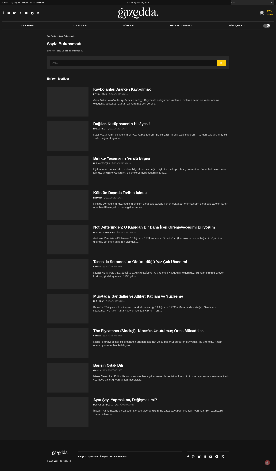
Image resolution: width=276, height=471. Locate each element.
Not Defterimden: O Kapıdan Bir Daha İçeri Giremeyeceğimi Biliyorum (154, 227)
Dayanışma (15, 2)
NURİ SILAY (98, 301)
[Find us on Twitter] (38, 13)
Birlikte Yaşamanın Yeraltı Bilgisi (121, 158)
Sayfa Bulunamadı (66, 36)
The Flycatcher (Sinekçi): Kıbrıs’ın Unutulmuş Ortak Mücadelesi (148, 331)
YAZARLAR (77, 25)
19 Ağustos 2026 (116, 301)
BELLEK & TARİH (180, 25)
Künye (5, 2)
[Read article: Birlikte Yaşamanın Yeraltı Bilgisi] (67, 171)
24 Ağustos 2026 (119, 94)
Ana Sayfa (51, 36)
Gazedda (97, 267)
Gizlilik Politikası (37, 2)
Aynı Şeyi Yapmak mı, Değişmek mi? (125, 400)
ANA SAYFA (27, 25)
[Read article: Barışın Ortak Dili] (67, 378)
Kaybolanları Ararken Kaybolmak (122, 89)
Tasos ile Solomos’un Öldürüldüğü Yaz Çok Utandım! (140, 262)
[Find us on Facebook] (3, 13)
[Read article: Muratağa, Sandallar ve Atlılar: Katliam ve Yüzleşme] (67, 308)
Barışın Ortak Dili (108, 365)
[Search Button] (272, 2)
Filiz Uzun (97, 198)
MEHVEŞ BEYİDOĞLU (103, 405)
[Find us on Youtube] (26, 13)
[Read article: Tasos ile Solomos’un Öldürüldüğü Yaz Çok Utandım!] (67, 274)
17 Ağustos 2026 (125, 405)
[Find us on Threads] (20, 13)
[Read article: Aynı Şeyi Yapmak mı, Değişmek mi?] (67, 412)
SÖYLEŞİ (128, 25)
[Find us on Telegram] (32, 13)
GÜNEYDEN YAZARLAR (104, 232)
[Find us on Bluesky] (14, 13)
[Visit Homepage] (138, 13)
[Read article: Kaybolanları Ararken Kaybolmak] (67, 102)
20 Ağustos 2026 (127, 232)
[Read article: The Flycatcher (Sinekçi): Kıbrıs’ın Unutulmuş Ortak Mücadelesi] (67, 343)
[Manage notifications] (267, 462)
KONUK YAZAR (100, 94)
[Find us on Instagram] (8, 13)
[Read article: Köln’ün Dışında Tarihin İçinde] (67, 205)
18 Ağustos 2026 (113, 336)
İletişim (25, 2)
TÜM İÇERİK (236, 25)
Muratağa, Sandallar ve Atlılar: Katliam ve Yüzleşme (138, 296)
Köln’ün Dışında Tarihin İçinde (120, 193)
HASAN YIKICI (99, 129)
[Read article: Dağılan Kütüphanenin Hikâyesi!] (67, 136)
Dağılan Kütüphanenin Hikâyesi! (121, 124)
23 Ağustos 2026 (118, 129)
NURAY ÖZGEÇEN (101, 163)
